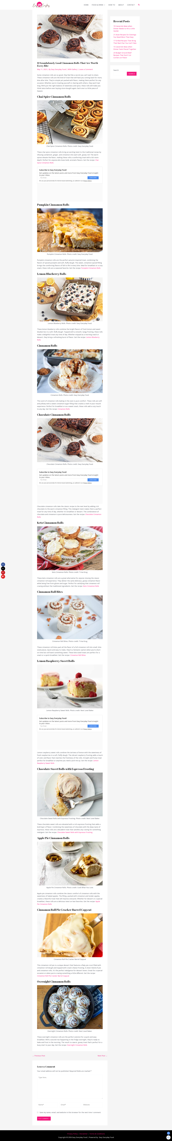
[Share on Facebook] (3, 564)
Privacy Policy (72, 1134)
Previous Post (38, 1055)
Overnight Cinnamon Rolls (77, 1045)
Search (116, 70)
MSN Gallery (72, 69)
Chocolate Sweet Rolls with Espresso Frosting (74, 832)
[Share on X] (3, 569)
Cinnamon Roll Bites (78, 655)
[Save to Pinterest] (3, 573)
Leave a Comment (86, 69)
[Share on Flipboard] (3, 577)
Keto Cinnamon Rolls (91, 586)
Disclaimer (83, 1134)
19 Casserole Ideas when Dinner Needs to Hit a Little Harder (124, 28)
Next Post (102, 1055)
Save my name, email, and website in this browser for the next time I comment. (70, 1112)
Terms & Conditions (97, 1134)
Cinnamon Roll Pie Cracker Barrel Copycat (53, 976)
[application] (104, 4)
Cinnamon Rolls (64, 409)
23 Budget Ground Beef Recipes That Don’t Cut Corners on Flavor (122, 55)
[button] (139, 5)
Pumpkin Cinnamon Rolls (91, 268)
